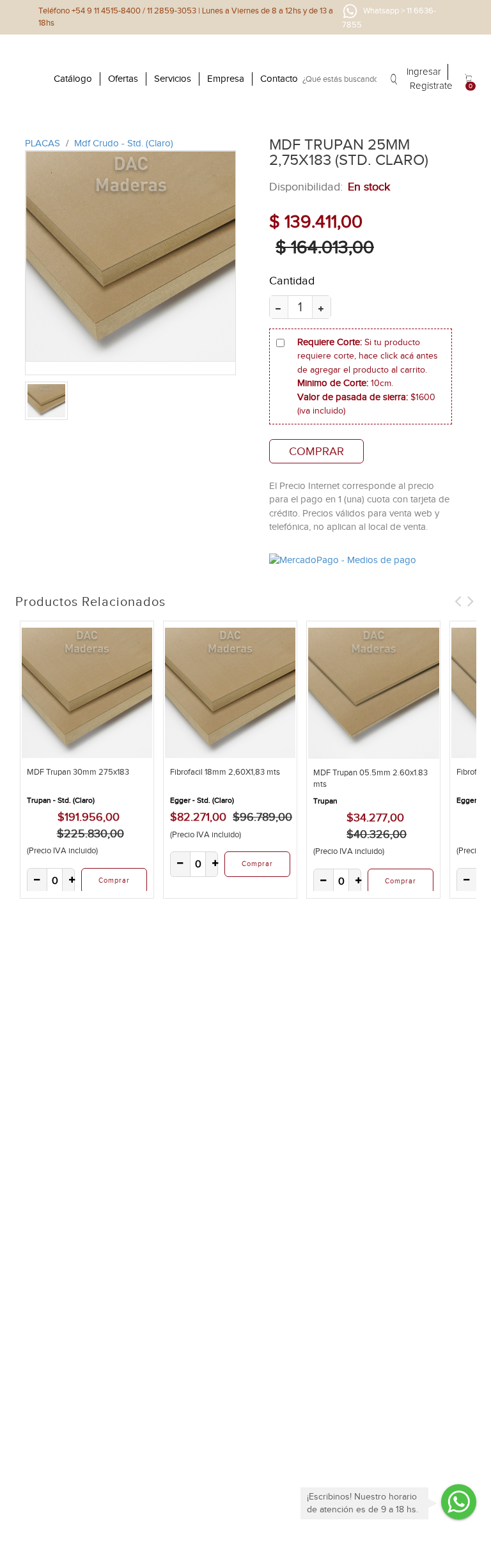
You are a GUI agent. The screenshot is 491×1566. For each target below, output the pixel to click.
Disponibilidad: (306, 186)
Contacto (279, 79)
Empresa (225, 79)
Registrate (431, 86)
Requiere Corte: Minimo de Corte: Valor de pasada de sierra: (367, 376)
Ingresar (424, 72)
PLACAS (44, 143)
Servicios (172, 79)
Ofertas (123, 79)
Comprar (316, 451)
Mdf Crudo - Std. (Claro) (123, 143)
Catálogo (73, 79)
